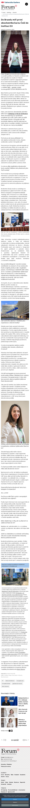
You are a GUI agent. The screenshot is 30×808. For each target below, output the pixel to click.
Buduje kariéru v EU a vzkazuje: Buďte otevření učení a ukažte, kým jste (23, 701)
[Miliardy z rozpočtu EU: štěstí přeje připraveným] (9, 722)
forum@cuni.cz (9, 757)
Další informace (15, 805)
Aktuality (7, 774)
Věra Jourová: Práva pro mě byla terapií (22, 711)
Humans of (4, 792)
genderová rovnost (17, 683)
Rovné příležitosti (13, 790)
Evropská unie (20, 680)
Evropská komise (6, 683)
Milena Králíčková (10, 680)
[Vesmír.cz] (15, 740)
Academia (22, 774)
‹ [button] (1, 739)
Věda (12, 774)
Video (6, 782)
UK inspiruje (4, 790)
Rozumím (15, 799)
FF (2, 680)
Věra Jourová (5, 686)
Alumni (3, 776)
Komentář (3, 784)
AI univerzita (22, 790)
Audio (2, 782)
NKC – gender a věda (14, 87)
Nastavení (15, 802)
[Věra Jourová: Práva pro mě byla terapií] (9, 712)
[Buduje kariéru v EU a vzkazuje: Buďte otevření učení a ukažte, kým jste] (9, 701)
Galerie (11, 782)
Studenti (16, 774)
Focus (7, 776)
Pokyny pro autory (6, 766)
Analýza (9, 784)
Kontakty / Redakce (6, 764)
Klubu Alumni (21, 669)
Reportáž (22, 782)
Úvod (2, 774)
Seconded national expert (9, 635)
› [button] (28, 739)
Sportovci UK (11, 792)
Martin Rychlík (11, 673)
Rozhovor (16, 782)
